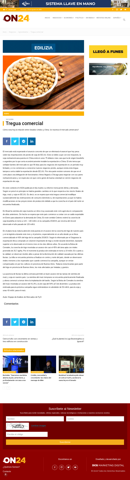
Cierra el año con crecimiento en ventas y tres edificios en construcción (20, 340)
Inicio (5, 32)
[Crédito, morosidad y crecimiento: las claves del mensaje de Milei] (43, 364)
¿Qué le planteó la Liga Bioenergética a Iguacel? (68, 340)
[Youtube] (125, 9)
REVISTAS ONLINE (103, 18)
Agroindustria (23, 32)
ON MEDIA (90, 18)
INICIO (47, 18)
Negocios (12, 32)
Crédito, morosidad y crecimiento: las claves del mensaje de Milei (41, 377)
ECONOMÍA (68, 18)
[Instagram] (117, 9)
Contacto (7, 471)
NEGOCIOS (57, 18)
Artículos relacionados (14, 350)
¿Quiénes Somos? (11, 467)
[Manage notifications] (6, 474)
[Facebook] (113, 9)
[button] (124, 20)
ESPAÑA (116, 18)
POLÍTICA (79, 18)
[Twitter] (121, 9)
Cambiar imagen (38, 425)
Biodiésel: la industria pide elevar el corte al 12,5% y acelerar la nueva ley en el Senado (71, 377)
